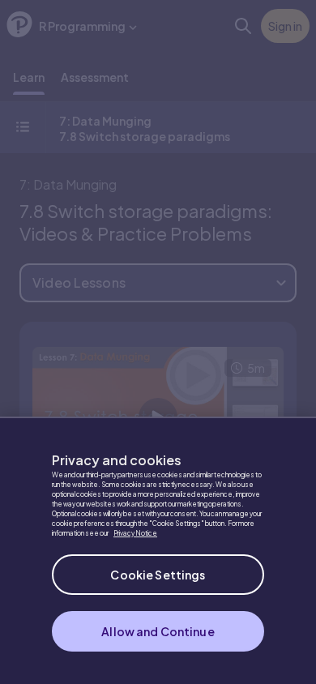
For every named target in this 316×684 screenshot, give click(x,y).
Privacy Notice (135, 533)
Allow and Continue (158, 631)
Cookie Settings (157, 574)
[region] (158, 550)
